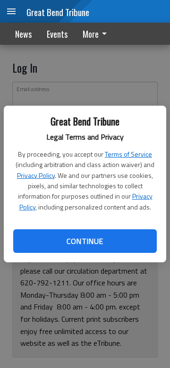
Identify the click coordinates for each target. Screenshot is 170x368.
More (91, 34)
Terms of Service (128, 154)
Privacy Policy (36, 175)
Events (57, 34)
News (23, 34)
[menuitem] (97, 34)
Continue (85, 241)
